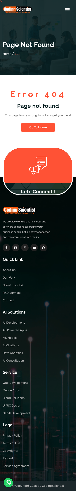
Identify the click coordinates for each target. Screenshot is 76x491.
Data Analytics (13, 353)
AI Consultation (13, 360)
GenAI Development (16, 413)
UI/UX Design (12, 405)
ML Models (10, 337)
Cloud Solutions (14, 398)
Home (7, 53)
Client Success (13, 285)
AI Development (14, 322)
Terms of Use (11, 443)
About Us (9, 270)
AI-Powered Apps (15, 330)
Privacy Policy (12, 435)
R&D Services (12, 292)
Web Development (15, 383)
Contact (8, 300)
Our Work (9, 277)
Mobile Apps (11, 390)
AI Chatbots (11, 345)
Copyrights (10, 450)
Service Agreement (16, 466)
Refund (8, 458)
